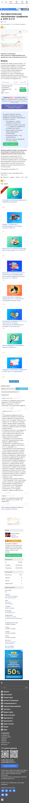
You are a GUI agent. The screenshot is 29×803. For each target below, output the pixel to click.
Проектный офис (9, 715)
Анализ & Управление (11, 700)
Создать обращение (10, 766)
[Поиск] (6, 2)
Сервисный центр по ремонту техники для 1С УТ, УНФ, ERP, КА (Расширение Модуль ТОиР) (12, 298)
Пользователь (9, 603)
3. (2, 496)
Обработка (6, 177)
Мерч (5, 729)
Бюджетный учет (9, 643)
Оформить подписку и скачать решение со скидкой (14, 106)
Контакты (4, 744)
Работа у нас (5, 742)
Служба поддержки (10, 748)
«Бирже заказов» (10, 119)
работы (18, 177)
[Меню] (2, 2)
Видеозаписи (8, 721)
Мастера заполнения (10, 597)
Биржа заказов (9, 724)
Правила (4, 739)
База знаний (8, 694)
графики (12, 177)
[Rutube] (6, 795)
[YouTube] (2, 795)
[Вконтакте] (6, 791)
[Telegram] (2, 791)
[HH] (10, 791)
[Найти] (26, 687)
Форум (6, 727)
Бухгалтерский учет (10, 642)
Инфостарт (4, 175)
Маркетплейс (8, 712)
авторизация (13, 509)
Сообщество (5, 735)
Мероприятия (8, 718)
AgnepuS (7, 411)
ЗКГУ (26, 177)
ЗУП (22, 177)
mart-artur (7, 398)
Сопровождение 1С (10, 703)
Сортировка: (10, 391)
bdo (5, 496)
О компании (5, 733)
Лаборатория (8, 697)
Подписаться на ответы (8, 388)
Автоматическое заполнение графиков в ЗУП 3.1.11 (14, 16)
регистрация (5, 509)
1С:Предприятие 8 (10, 612)
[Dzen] (14, 791)
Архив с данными (9, 608)
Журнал (6, 691)
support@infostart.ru (8, 762)
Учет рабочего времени (11, 596)
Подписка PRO (6, 737)
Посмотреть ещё (14, 381)
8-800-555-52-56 (7, 760)
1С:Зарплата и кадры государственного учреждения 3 (13, 618)
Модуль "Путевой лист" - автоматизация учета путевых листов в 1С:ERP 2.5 (12, 226)
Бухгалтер (8, 602)
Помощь (4, 740)
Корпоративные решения (12, 706)
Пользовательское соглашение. (10, 777)
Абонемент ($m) (9, 647)
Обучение (7, 709)
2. (2, 411)
